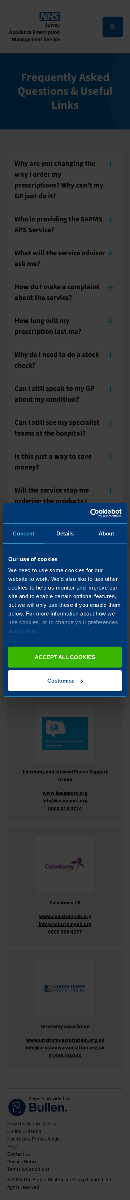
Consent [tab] (23, 533)
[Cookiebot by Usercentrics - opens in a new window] (92, 513)
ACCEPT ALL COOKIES (65, 657)
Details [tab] (65, 533)
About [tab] (106, 533)
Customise (60, 681)
